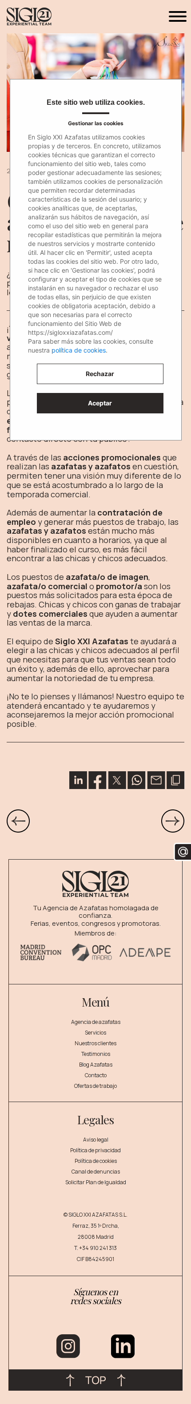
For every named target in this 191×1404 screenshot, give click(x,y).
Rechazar (100, 373)
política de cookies (79, 350)
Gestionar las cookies (95, 123)
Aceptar (100, 403)
